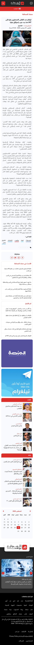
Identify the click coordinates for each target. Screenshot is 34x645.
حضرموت (19, 605)
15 (18, 524)
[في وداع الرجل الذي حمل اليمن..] (27, 463)
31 (18, 531)
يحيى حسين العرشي (17, 414)
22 (22, 527)
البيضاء (31, 605)
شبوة (25, 605)
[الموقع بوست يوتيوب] (28, 627)
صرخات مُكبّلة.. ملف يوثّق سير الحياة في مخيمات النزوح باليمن (18, 323)
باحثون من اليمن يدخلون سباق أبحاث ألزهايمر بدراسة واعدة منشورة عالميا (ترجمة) (18, 582)
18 (8, 524)
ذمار (32, 609)
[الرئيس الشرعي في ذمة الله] (27, 417)
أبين (6, 600)
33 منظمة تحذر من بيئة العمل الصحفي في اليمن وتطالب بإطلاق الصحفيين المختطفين (18, 276)
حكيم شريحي (19, 489)
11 (4, 522)
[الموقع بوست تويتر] (30, 627)
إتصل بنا (30, 631)
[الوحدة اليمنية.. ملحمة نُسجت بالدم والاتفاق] (27, 472)
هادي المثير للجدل (16, 425)
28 (29, 531)
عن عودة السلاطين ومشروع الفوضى (14, 407)
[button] (31, 573)
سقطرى (9, 613)
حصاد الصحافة (27, 14)
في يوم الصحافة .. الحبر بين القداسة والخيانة (14, 492)
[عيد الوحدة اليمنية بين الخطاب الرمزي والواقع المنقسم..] (27, 482)
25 (11, 527)
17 (11, 524)
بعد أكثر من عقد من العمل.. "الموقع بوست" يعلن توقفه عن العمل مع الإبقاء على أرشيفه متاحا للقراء (18, 309)
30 (22, 531)
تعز (18, 600)
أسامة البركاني (18, 479)
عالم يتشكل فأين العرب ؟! (14, 501)
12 (29, 524)
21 (25, 527)
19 (4, 524)
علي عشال (19, 433)
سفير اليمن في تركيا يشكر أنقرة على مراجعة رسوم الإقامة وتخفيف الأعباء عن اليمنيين (18, 296)
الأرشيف (23, 631)
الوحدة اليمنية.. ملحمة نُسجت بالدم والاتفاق (13, 472)
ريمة (22, 609)
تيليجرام (10, 240)
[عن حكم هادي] (27, 436)
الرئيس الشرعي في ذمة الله (14, 416)
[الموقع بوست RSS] (25, 627)
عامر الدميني (19, 423)
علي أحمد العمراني (17, 404)
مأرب (25, 613)
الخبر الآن (21, 640)
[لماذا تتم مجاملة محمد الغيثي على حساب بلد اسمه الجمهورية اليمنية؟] (27, 446)
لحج (14, 600)
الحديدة (7, 605)
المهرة (12, 605)
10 (8, 522)
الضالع (15, 613)
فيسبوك (28, 240)
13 (25, 524)
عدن (22, 600)
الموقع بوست (27, 25)
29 (25, 531)
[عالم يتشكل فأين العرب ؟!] (27, 502)
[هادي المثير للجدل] (27, 427)
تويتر (22, 240)
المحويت (16, 609)
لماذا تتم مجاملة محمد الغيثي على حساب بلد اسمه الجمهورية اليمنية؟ (13, 447)
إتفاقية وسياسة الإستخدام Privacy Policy (21, 636)
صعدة (5, 609)
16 (15, 524)
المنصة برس (29, 640)
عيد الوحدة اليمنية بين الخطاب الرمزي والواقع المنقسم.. (13, 482)
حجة (11, 609)
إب (10, 600)
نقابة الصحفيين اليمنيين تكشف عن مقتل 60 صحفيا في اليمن (17, 269)
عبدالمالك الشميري (17, 469)
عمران (20, 613)
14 (22, 524)
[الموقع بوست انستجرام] (26, 627)
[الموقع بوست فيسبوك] (32, 627)
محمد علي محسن (17, 459)
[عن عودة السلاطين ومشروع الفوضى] (27, 407)
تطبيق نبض (4, 241)
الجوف (31, 613)
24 (15, 527)
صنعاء (26, 609)
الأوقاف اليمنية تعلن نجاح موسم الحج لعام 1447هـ (18, 335)
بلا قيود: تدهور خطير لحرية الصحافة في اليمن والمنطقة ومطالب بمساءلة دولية (17, 283)
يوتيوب (17, 240)
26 (8, 527)
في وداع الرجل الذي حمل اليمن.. (12, 461)
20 (29, 527)
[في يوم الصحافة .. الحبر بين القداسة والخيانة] (27, 492)
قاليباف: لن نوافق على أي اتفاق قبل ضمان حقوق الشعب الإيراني (18, 316)
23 (18, 527)
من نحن (17, 631)
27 (4, 527)
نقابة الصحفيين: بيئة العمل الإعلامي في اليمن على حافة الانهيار (18, 290)
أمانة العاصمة (29, 600)
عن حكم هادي (18, 435)
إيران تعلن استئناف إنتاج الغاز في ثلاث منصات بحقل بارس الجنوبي (18, 330)
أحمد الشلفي (18, 443)
